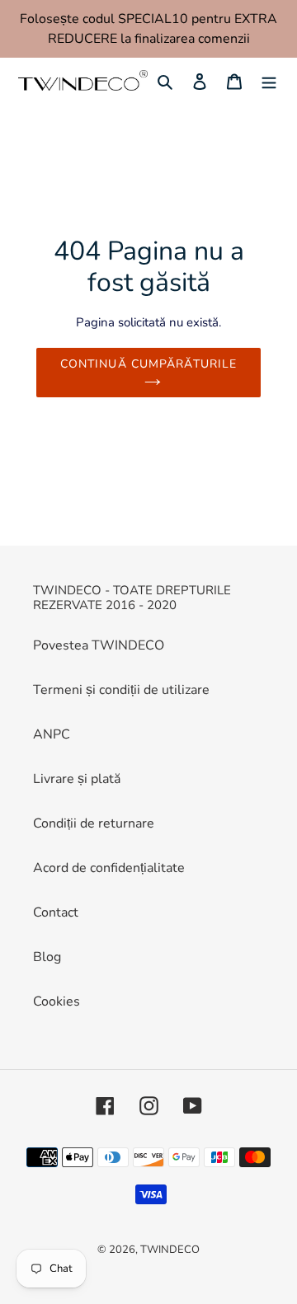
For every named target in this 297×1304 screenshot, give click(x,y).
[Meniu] (269, 80)
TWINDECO (170, 1249)
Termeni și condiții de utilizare (121, 690)
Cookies (56, 1001)
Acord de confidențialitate (109, 868)
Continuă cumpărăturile (149, 364)
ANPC (51, 734)
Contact (55, 912)
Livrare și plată (76, 779)
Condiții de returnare (93, 823)
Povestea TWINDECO (98, 645)
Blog (47, 957)
